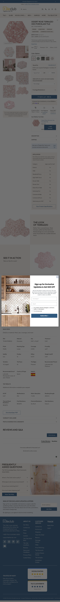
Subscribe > (44, 316)
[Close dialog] (57, 277)
